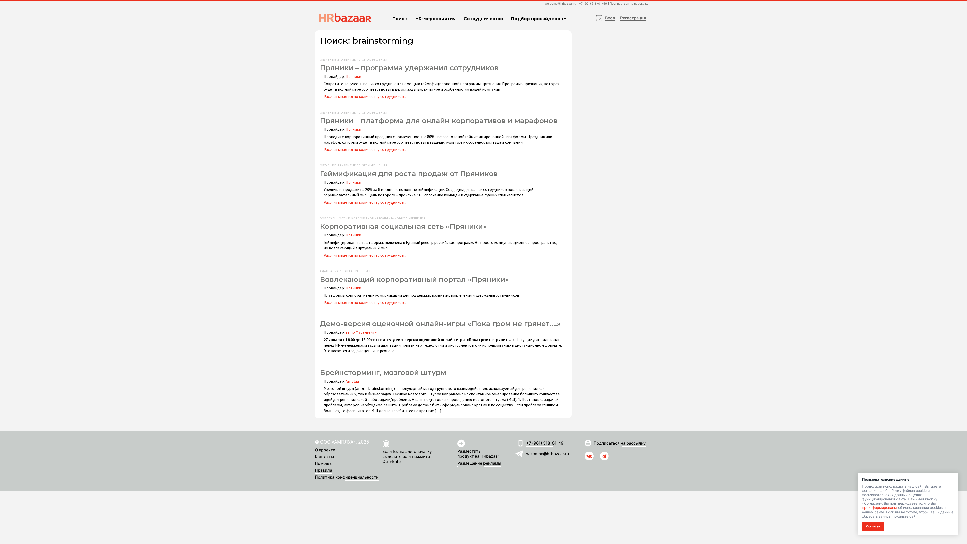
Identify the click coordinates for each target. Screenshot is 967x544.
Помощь (323, 463)
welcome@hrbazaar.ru (560, 3)
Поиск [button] (399, 18)
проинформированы (879, 507)
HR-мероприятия (435, 18)
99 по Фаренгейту (361, 332)
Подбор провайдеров (537, 18)
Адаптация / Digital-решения (345, 271)
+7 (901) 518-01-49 (593, 3)
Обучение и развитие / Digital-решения (353, 59)
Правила (323, 470)
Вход (610, 17)
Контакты (324, 457)
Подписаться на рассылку (629, 3)
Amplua (352, 381)
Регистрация (633, 17)
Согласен (873, 526)
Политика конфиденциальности (347, 477)
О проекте (325, 450)
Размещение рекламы (479, 463)
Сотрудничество (483, 18)
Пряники (353, 76)
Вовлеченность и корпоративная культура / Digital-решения (373, 218)
